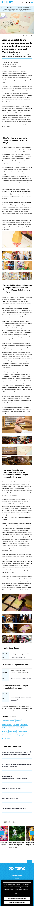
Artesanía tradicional (8, 721)
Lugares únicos (22, 731)
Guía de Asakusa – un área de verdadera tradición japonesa (14, 777)
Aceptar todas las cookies (17, 902)
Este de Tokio (6, 64)
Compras (16, 724)
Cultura (4, 728)
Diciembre (12, 728)
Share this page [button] (27, 2)
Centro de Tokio (6, 62)
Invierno (4, 731)
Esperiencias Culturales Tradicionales (13, 808)
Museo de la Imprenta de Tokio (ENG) (20, 678)
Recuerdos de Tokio (8, 735)
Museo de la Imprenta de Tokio (11, 788)
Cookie (17, 878)
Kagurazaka (15, 62)
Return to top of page (29, 861)
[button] (22, 2)
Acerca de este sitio (17, 875)
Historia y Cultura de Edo (10, 798)
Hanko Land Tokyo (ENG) (17, 657)
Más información (17, 894)
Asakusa (14, 64)
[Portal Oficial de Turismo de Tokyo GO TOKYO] (8, 2)
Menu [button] (32, 2)
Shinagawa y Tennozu (16, 66)
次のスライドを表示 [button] (32, 833)
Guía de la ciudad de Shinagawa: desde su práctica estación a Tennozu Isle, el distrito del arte (17, 753)
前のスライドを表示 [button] (2, 833)
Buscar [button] (24, 2)
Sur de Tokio (6, 66)
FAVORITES (29, 2)
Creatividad (24, 724)
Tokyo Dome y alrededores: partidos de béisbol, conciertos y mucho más (17, 765)
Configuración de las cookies (17, 898)
